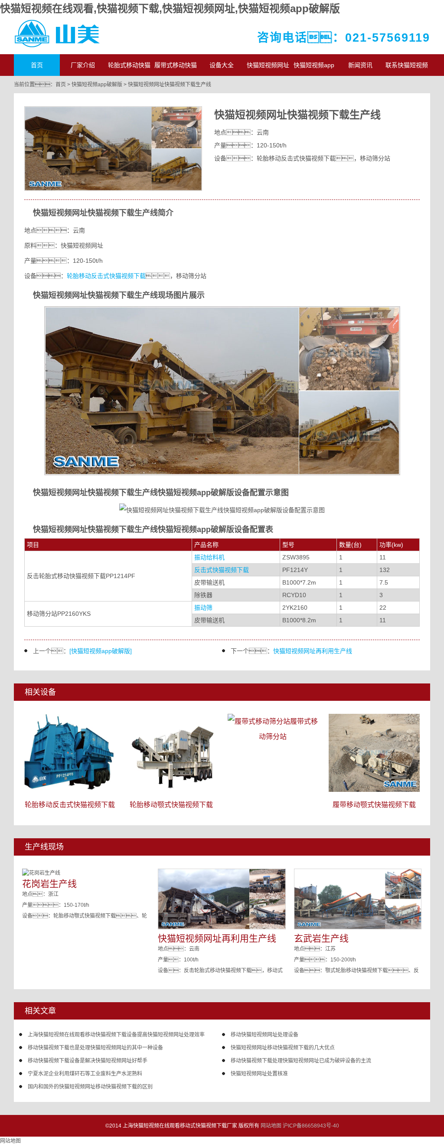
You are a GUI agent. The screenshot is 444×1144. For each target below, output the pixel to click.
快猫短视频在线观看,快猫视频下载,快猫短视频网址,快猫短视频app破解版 (170, 8)
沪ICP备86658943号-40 (311, 1126)
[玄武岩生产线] (357, 928)
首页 (37, 65)
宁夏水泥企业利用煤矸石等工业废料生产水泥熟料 (85, 1074)
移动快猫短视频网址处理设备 (264, 1035)
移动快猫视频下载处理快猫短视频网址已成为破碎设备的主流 (301, 1061)
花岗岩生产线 (49, 884)
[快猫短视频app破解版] (100, 650)
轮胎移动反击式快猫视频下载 (106, 275)
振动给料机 (209, 557)
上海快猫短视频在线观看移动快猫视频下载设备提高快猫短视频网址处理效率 (116, 1035)
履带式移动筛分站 (288, 729)
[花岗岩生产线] (41, 873)
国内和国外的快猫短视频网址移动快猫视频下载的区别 (90, 1087)
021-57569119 (387, 37)
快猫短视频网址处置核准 (259, 1074)
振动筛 (203, 607)
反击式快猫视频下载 (221, 569)
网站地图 (271, 1126)
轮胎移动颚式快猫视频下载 (171, 804)
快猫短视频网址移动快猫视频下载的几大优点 (283, 1048)
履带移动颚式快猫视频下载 (374, 804)
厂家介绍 (83, 65)
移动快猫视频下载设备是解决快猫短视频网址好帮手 (87, 1061)
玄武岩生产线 (321, 938)
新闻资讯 (360, 65)
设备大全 (221, 65)
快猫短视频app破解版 (97, 85)
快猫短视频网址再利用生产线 (312, 650)
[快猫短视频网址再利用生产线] (221, 928)
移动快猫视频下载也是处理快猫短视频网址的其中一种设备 (95, 1048)
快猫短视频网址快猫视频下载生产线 (169, 85)
